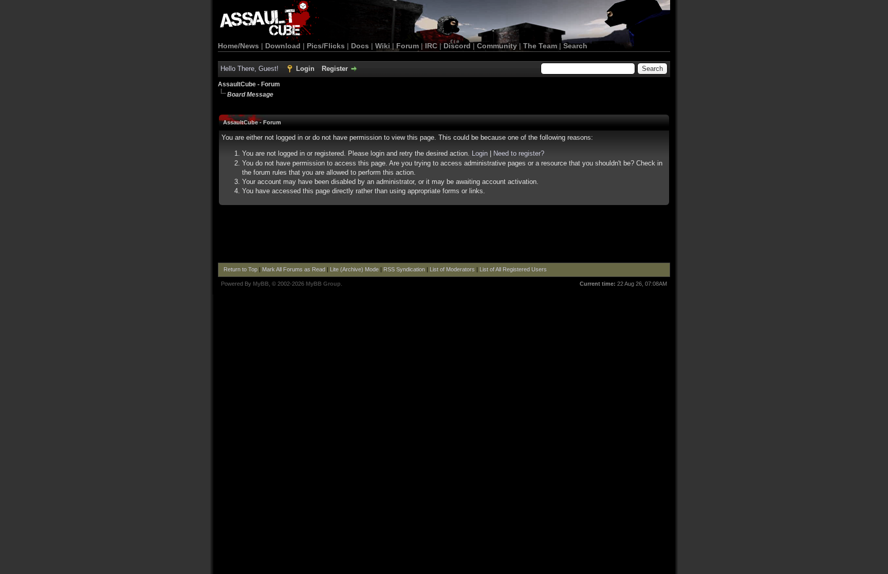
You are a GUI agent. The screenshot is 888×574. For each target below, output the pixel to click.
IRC (431, 46)
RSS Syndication (404, 269)
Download (283, 46)
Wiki (382, 46)
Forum (407, 46)
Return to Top (240, 269)
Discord (457, 46)
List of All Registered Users (513, 269)
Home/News (238, 46)
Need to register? (518, 153)
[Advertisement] (444, 234)
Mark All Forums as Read (293, 269)
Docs (360, 46)
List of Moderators (452, 269)
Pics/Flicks (326, 46)
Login (305, 68)
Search (575, 46)
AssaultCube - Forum (249, 84)
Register (335, 68)
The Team (540, 46)
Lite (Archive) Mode (354, 269)
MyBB (261, 284)
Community (497, 46)
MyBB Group (323, 284)
